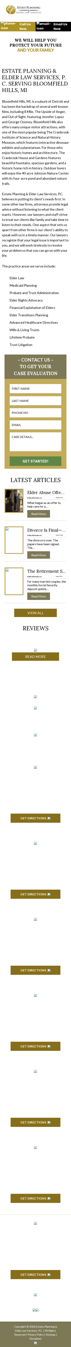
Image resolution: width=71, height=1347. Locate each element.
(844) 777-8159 (35, 723)
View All (35, 613)
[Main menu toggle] (61, 9)
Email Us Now (60, 26)
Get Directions (33, 818)
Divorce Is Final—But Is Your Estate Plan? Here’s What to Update (47, 530)
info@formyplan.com (35, 741)
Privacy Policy (36, 1334)
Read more (40, 513)
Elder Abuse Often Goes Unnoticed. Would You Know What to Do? (47, 492)
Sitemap (50, 1334)
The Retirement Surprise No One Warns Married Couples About (47, 571)
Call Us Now (25, 26)
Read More (35, 656)
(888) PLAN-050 (30, 714)
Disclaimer (36, 1338)
